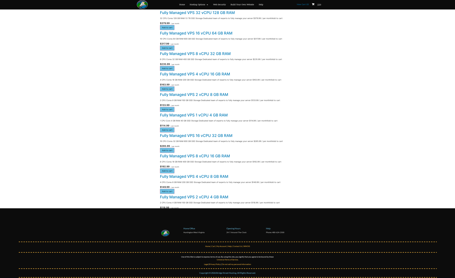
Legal (206, 264)
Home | (208, 246)
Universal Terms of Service (227, 259)
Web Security (219, 4)
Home (182, 4)
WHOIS (246, 246)
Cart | (214, 246)
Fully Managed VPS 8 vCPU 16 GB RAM (195, 156)
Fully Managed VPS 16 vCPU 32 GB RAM (196, 135)
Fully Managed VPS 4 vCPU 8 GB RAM (194, 176)
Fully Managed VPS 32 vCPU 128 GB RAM (197, 12)
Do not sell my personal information (236, 264)
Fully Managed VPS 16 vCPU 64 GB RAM (196, 33)
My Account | (222, 246)
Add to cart (167, 27)
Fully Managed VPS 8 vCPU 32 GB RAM (195, 53)
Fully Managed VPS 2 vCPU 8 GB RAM (194, 94)
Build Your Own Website (242, 4)
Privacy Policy (215, 264)
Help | (230, 246)
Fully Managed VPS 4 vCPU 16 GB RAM (195, 74)
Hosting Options (197, 4)
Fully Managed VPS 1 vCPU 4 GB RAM (194, 115)
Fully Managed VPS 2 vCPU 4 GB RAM (194, 197)
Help (261, 4)
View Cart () (303, 4)
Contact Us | (238, 246)
